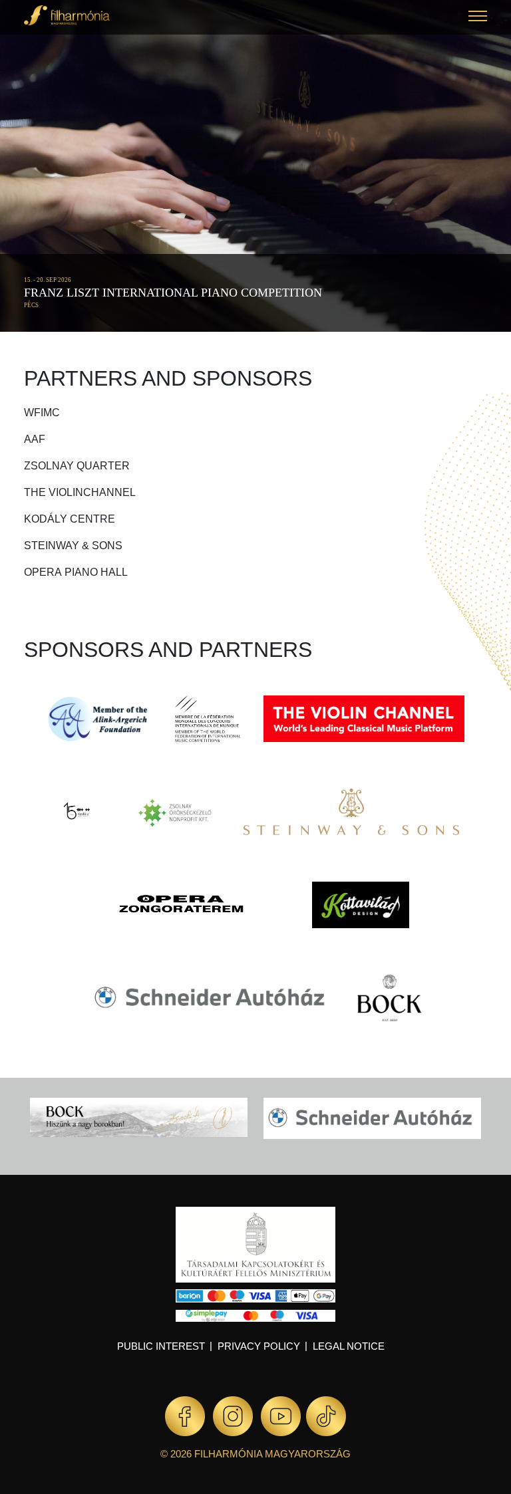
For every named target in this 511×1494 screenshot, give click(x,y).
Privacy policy (259, 1346)
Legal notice (349, 1346)
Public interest (161, 1346)
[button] (477, 18)
